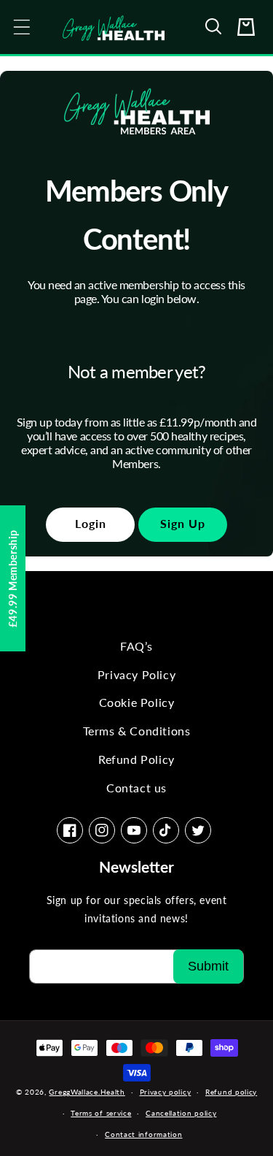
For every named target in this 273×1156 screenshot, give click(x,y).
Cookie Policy (137, 702)
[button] (214, 27)
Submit (208, 966)
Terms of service (101, 1113)
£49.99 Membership (13, 578)
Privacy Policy (136, 674)
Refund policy (231, 1091)
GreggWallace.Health (86, 1091)
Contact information (143, 1134)
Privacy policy (165, 1091)
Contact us (136, 788)
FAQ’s (136, 646)
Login (90, 523)
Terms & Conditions (137, 731)
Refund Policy (136, 759)
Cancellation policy (181, 1113)
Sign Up (182, 523)
